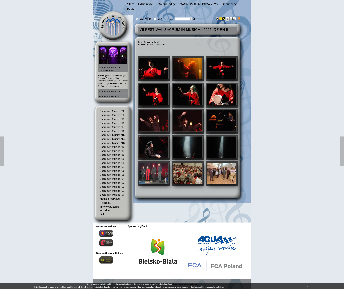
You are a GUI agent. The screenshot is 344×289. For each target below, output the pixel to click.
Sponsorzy (229, 4)
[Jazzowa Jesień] (106, 233)
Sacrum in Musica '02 (112, 186)
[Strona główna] (113, 25)
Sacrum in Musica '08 (112, 163)
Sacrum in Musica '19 (112, 119)
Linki (102, 214)
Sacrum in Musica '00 (112, 194)
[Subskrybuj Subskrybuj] (239, 18)
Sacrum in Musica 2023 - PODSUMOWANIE (110, 69)
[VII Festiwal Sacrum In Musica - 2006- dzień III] (2, 151)
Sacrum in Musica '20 (112, 115)
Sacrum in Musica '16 (112, 131)
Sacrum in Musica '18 (112, 123)
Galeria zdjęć (167, 4)
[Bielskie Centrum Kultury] (106, 260)
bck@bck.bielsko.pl (166, 19)
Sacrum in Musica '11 (112, 151)
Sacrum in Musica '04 (112, 178)
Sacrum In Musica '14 (112, 139)
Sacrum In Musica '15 (112, 135)
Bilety (131, 9)
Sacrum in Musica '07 (112, 166)
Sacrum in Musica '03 (112, 182)
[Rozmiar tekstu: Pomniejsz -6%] (230, 18)
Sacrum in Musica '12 (112, 147)
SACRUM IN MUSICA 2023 (199, 4)
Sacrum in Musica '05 (112, 174)
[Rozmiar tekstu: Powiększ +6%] (227, 19)
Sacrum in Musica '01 (112, 190)
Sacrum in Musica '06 (112, 170)
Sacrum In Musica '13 (112, 143)
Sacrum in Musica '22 (112, 111)
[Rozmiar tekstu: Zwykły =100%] (234, 19)
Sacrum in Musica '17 (112, 127)
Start (130, 4)
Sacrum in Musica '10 (112, 154)
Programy (105, 202)
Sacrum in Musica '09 (112, 158)
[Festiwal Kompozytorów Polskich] (106, 243)
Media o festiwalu (110, 198)
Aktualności (146, 4)
